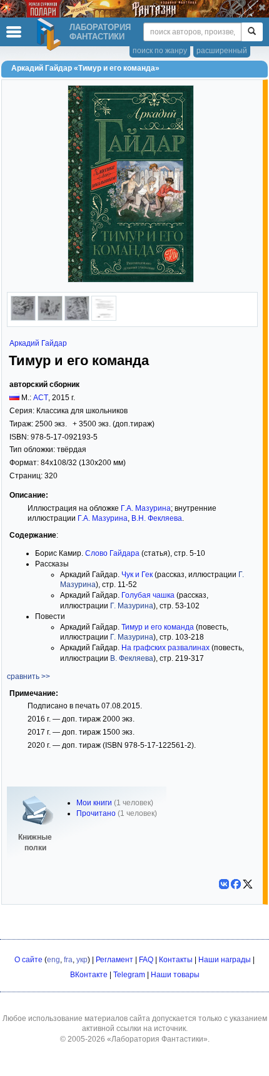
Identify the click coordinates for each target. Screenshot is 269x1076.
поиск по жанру (160, 50)
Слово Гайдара (112, 553)
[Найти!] (252, 32)
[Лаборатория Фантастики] (50, 34)
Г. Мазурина (131, 605)
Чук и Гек (137, 574)
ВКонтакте (89, 974)
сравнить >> (28, 676)
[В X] (248, 884)
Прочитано (96, 813)
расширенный (221, 50)
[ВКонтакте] (224, 884)
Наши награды (224, 959)
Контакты (176, 959)
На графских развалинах (165, 647)
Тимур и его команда (157, 627)
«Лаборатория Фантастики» (157, 1039)
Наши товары (175, 974)
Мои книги (94, 802)
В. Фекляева (131, 658)
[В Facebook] (236, 884)
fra (68, 959)
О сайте (28, 959)
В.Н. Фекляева (156, 518)
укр (82, 959)
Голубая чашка (148, 595)
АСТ (40, 397)
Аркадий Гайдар (38, 343)
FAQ (146, 959)
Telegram (129, 974)
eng (53, 959)
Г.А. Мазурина (146, 508)
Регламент (114, 959)
